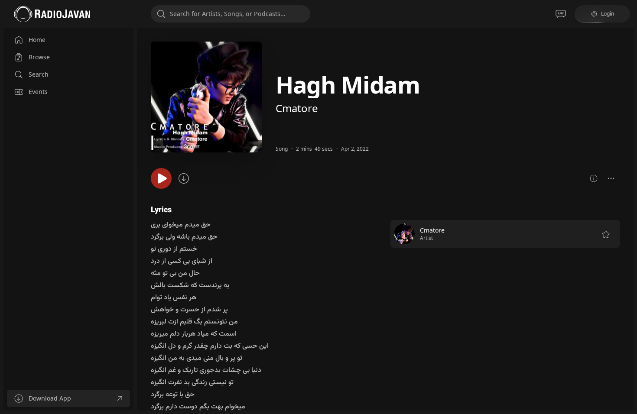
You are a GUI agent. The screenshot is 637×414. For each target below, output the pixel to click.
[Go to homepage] (52, 14)
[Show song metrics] (593, 178)
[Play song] (161, 178)
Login (607, 13)
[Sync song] (183, 178)
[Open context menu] (611, 178)
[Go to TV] (561, 14)
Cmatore (297, 108)
